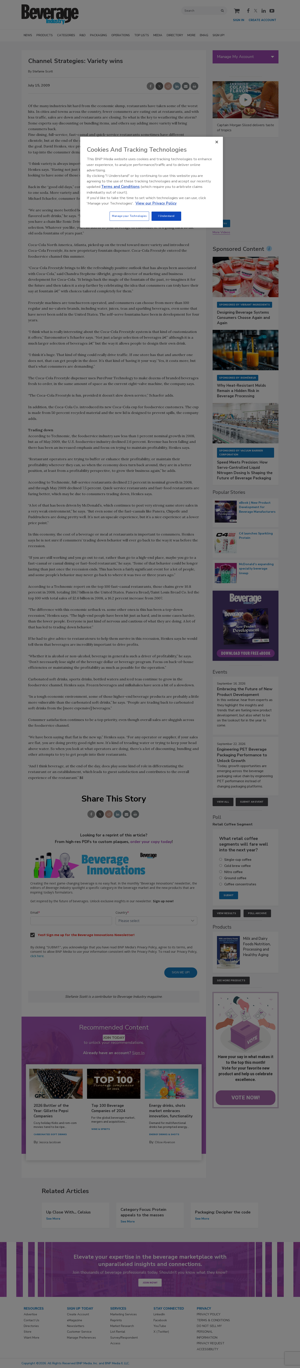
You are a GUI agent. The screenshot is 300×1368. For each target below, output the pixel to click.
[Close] (217, 142)
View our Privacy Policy (156, 203)
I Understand (166, 216)
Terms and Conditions (120, 186)
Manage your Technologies (129, 216)
